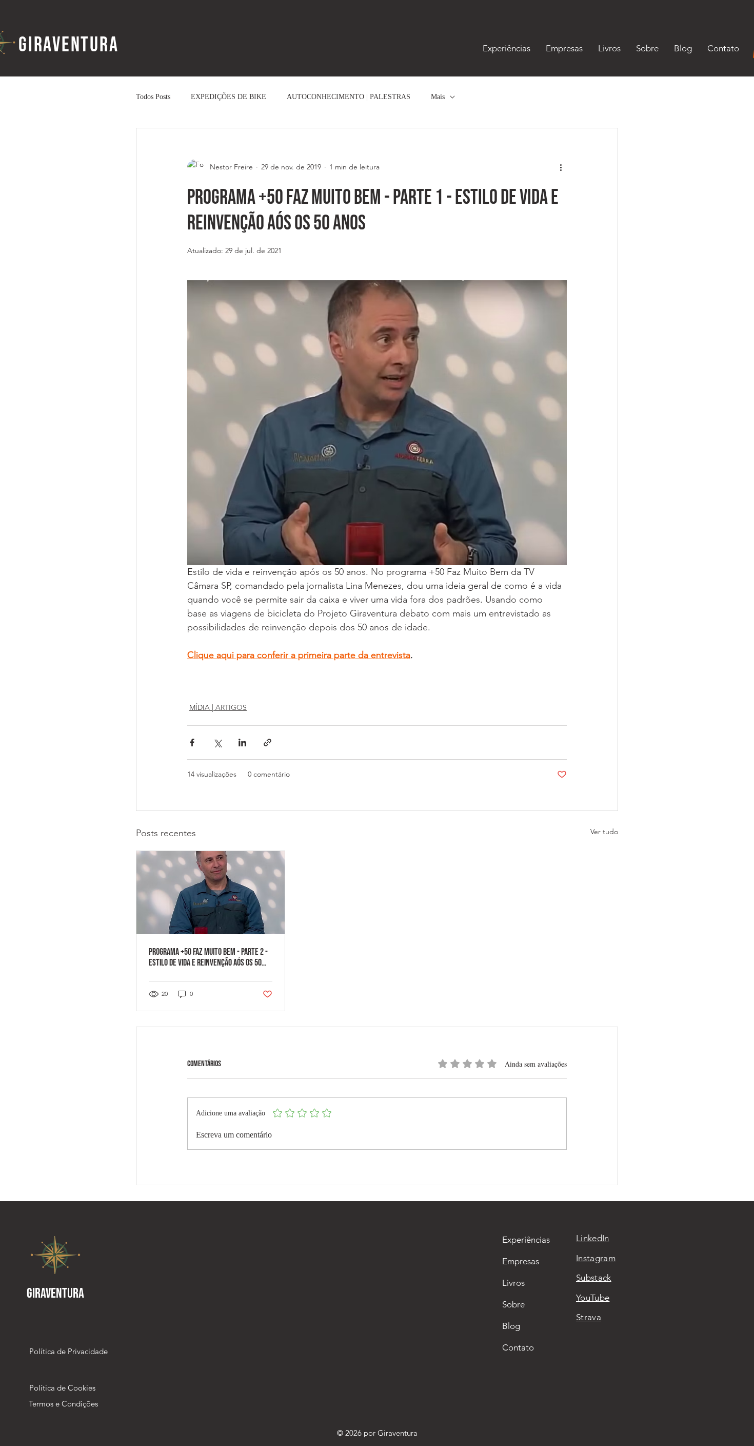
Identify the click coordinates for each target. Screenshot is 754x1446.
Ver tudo (604, 831)
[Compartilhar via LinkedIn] (242, 742)
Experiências (526, 1240)
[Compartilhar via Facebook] (192, 742)
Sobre (513, 1304)
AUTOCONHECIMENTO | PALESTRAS (348, 97)
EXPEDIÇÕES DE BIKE (228, 97)
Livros (513, 1283)
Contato (518, 1347)
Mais (438, 97)
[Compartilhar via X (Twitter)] (217, 742)
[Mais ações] (560, 167)
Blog (511, 1326)
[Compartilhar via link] (267, 742)
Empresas (520, 1261)
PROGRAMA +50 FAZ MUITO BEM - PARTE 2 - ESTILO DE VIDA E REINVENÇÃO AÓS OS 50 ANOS (208, 957)
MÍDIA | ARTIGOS (218, 707)
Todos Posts (153, 97)
